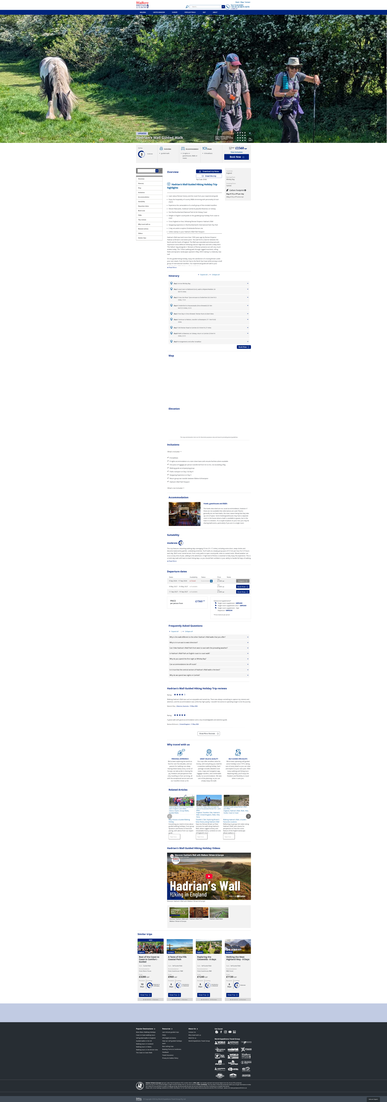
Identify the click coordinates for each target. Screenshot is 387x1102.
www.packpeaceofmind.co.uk (238, 1088)
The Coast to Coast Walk (144, 1053)
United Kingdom (159, 12)
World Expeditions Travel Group (199, 1041)
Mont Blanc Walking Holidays (146, 1032)
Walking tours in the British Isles (147, 1050)
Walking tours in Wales (143, 1047)
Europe (174, 12)
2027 (204, 12)
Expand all (203, 275)
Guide (226, 813)
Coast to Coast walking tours (145, 1035)
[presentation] (169, 816)
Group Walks (184, 811)
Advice (171, 811)
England (199, 812)
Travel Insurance (167, 1055)
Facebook (221, 1031)
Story (198, 817)
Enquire (241, 581)
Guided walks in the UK (144, 1041)
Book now (235, 156)
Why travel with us (194, 1035)
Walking (143, 12)
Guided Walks (174, 813)
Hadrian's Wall (235, 811)
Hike (218, 815)
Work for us (192, 1038)
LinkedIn (234, 1031)
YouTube (230, 1031)
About (215, 12)
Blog (242, 2)
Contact (247, 2)
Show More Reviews (207, 733)
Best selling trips (168, 1046)
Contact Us (192, 1032)
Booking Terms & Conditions (171, 1049)
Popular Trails (190, 12)
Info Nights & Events (169, 1038)
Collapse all (216, 275)
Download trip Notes (211, 171)
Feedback (165, 1052)
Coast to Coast (233, 813)
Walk (214, 815)
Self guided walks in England (146, 1038)
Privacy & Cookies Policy (170, 1058)
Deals (237, 2)
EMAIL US (234, 8)
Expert (177, 811)
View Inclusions (236, 152)
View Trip (144, 995)
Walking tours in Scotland (144, 1044)
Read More (173, 267)
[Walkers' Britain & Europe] (142, 5)
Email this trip (210, 176)
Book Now (241, 587)
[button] (238, 133)
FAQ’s (164, 1035)
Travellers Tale (207, 812)
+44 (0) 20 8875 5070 (240, 7)
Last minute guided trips (170, 1032)
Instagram (226, 1031)
